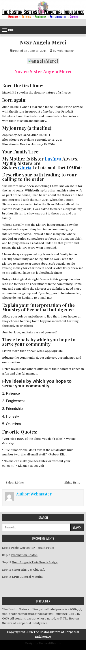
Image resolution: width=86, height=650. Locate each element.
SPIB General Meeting (27, 576)
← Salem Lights (13, 482)
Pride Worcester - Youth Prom (32, 547)
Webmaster (65, 50)
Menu (11, 30)
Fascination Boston (24, 555)
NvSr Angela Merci (43, 42)
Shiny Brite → (74, 482)
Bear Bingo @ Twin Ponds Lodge (35, 562)
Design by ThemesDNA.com (43, 643)
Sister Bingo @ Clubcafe (28, 569)
